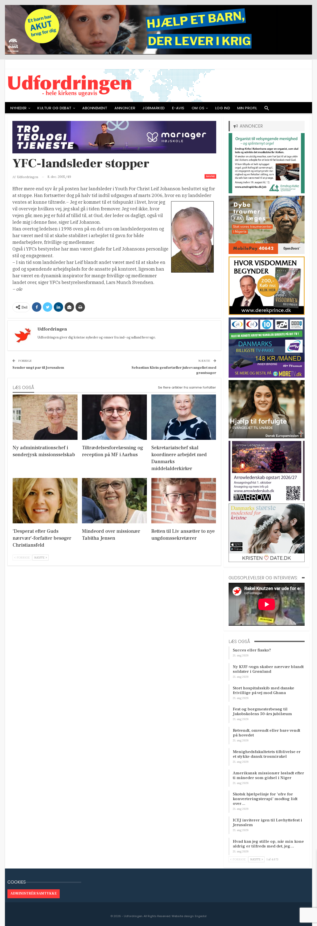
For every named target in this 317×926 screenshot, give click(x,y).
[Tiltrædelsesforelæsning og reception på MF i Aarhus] (114, 417)
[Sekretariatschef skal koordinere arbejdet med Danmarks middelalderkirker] (183, 417)
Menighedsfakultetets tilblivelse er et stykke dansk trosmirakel (267, 754)
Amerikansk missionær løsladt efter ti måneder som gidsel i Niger (268, 775)
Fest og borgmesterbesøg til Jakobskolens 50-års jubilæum (262, 711)
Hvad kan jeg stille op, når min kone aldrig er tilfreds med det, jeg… (268, 844)
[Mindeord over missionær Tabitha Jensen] (114, 500)
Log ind (222, 108)
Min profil (247, 108)
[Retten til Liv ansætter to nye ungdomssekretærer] (183, 500)
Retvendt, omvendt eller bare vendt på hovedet (266, 733)
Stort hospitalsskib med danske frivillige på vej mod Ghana (263, 690)
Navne (210, 176)
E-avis (178, 108)
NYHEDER (18, 108)
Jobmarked (153, 108)
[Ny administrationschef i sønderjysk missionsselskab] (45, 417)
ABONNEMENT (94, 108)
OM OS (198, 108)
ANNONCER (124, 108)
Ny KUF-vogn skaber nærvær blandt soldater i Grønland (268, 669)
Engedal (201, 916)
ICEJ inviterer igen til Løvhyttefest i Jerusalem (267, 822)
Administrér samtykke (33, 893)
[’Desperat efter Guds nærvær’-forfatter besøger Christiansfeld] (45, 500)
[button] (266, 109)
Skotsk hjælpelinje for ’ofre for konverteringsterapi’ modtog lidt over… (265, 798)
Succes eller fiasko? (252, 650)
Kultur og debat (54, 108)
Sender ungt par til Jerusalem (38, 367)
